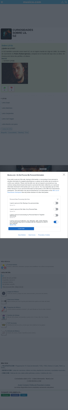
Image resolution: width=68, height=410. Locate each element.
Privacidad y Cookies (44, 235)
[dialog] (34, 205)
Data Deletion (22, 235)
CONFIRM (21, 228)
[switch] (56, 203)
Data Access (32, 235)
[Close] (64, 175)
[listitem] (34, 199)
